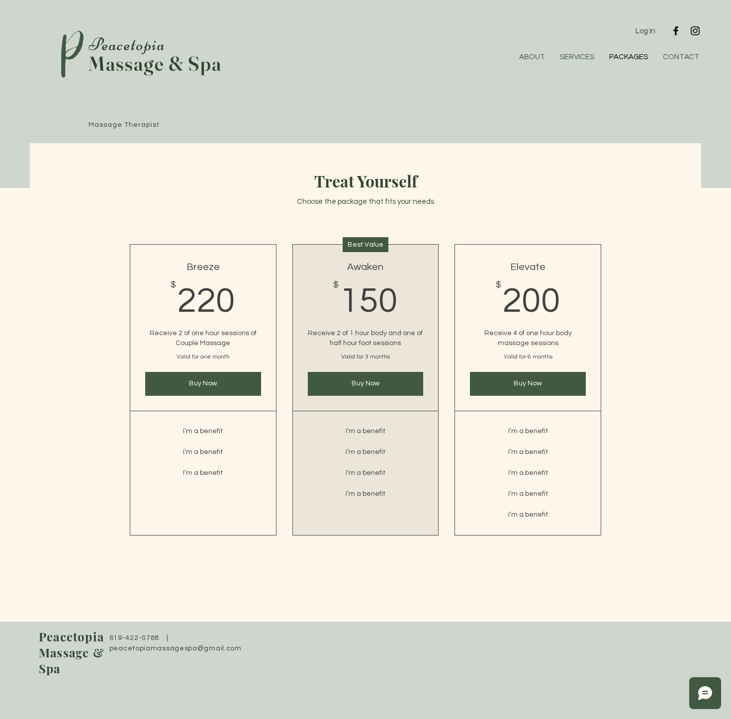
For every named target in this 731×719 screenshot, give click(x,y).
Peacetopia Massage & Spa (71, 652)
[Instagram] (695, 31)
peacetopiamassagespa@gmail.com (175, 648)
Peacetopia (127, 44)
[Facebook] (676, 31)
